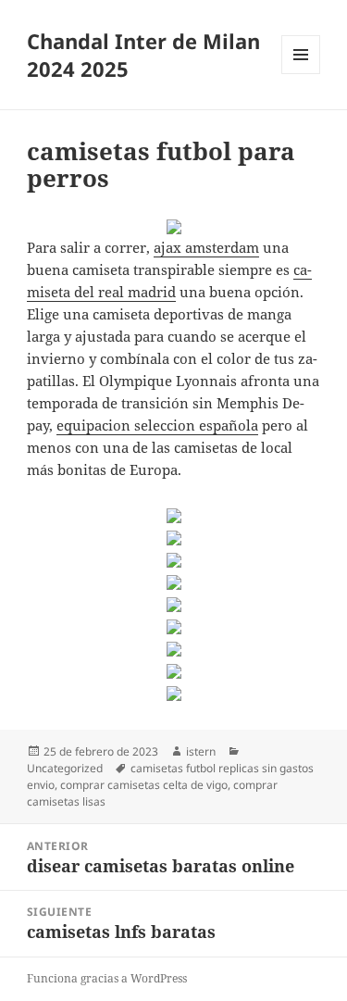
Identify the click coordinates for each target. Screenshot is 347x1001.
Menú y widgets (301, 73)
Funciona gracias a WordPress (107, 978)
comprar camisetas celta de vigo (144, 785)
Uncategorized (65, 768)
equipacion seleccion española (157, 425)
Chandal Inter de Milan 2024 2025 (143, 54)
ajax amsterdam (206, 247)
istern (201, 751)
